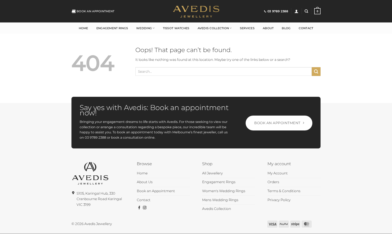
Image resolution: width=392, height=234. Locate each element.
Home (83, 28)
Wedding (144, 28)
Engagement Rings (112, 28)
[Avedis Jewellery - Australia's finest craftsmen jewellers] (196, 11)
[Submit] (316, 71)
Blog (286, 28)
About (268, 28)
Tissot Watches (176, 28)
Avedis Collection (213, 28)
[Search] (306, 11)
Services (247, 28)
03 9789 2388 (95, 137)
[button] (296, 11)
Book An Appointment (95, 11)
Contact (306, 28)
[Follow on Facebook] (139, 208)
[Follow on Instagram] (144, 208)
